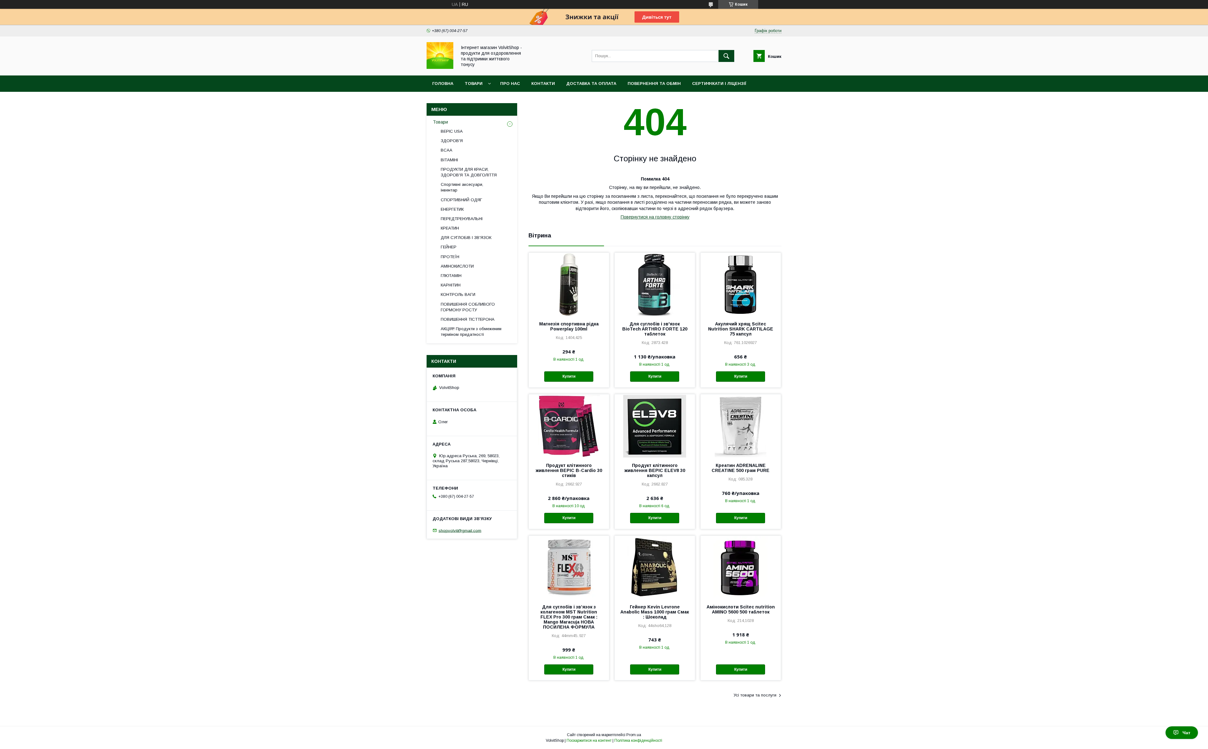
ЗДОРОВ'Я (452, 140)
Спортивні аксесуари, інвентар (462, 187)
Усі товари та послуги (755, 695)
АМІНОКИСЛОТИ (457, 266)
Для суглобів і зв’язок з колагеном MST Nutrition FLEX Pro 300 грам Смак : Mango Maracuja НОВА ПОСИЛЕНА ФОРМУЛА (568, 617)
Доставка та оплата (591, 83)
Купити (568, 376)
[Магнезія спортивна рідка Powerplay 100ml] (569, 284)
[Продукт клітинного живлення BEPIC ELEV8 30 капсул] (655, 425)
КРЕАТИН (450, 228)
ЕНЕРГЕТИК (452, 209)
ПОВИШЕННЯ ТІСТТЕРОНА (468, 319)
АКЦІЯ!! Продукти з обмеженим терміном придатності (471, 331)
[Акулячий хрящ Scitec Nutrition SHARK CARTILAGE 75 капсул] (741, 284)
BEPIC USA (452, 131)
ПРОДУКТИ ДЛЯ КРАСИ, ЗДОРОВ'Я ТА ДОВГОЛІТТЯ (469, 172)
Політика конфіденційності (638, 740)
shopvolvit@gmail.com (460, 530)
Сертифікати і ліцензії (719, 83)
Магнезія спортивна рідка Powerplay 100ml (569, 326)
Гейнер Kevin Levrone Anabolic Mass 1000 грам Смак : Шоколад (654, 611)
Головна (442, 83)
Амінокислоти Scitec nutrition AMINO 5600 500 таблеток (741, 609)
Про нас (510, 83)
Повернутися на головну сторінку (655, 216)
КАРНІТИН (451, 285)
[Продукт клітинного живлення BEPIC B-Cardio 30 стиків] (569, 425)
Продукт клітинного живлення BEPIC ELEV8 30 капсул (654, 470)
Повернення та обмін (654, 83)
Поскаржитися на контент (589, 740)
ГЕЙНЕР (448, 247)
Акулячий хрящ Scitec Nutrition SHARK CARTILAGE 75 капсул (740, 328)
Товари (474, 83)
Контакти (543, 83)
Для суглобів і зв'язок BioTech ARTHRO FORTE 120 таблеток (654, 328)
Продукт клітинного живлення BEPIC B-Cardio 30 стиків (569, 470)
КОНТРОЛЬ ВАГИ (458, 294)
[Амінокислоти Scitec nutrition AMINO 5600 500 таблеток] (741, 567)
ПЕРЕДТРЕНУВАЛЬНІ (462, 218)
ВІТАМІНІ (449, 160)
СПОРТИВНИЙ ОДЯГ (461, 199)
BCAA (446, 150)
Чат (1186, 732)
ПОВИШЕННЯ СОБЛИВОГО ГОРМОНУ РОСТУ (468, 307)
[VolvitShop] (440, 67)
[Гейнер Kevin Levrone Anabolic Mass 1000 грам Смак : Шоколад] (655, 567)
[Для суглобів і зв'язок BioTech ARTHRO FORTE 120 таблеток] (655, 284)
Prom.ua (633, 735)
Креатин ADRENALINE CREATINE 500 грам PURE (740, 468)
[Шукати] (726, 56)
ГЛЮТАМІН (451, 275)
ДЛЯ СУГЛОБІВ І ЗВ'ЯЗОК (466, 237)
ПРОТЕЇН (450, 256)
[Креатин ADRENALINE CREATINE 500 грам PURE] (741, 425)
